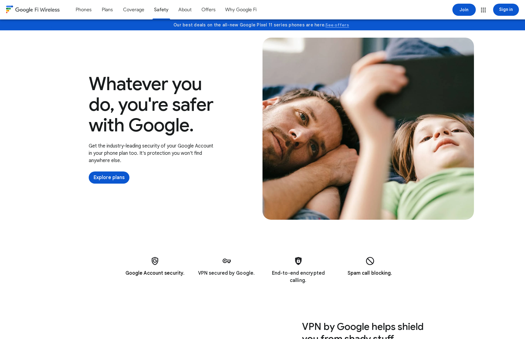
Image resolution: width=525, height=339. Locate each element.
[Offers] (208, 9)
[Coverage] (133, 9)
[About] (185, 9)
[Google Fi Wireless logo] (33, 10)
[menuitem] (83, 9)
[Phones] (83, 9)
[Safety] (161, 9)
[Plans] (107, 9)
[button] (483, 10)
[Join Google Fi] (464, 9)
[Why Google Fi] (240, 9)
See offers (337, 25)
